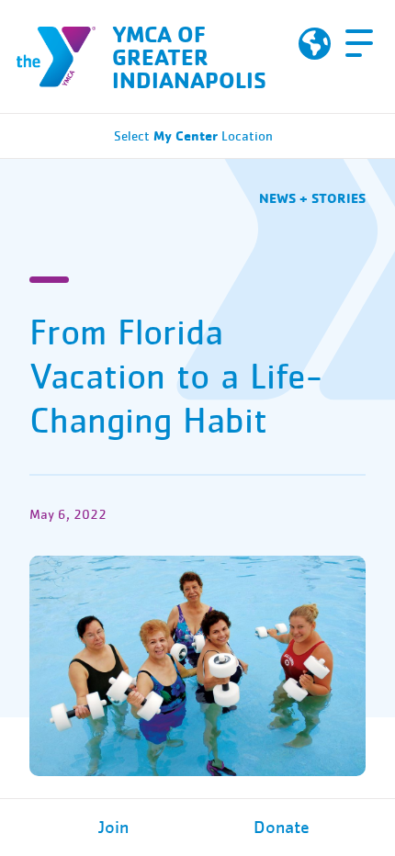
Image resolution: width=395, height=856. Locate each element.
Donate (282, 827)
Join (113, 827)
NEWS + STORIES (312, 198)
